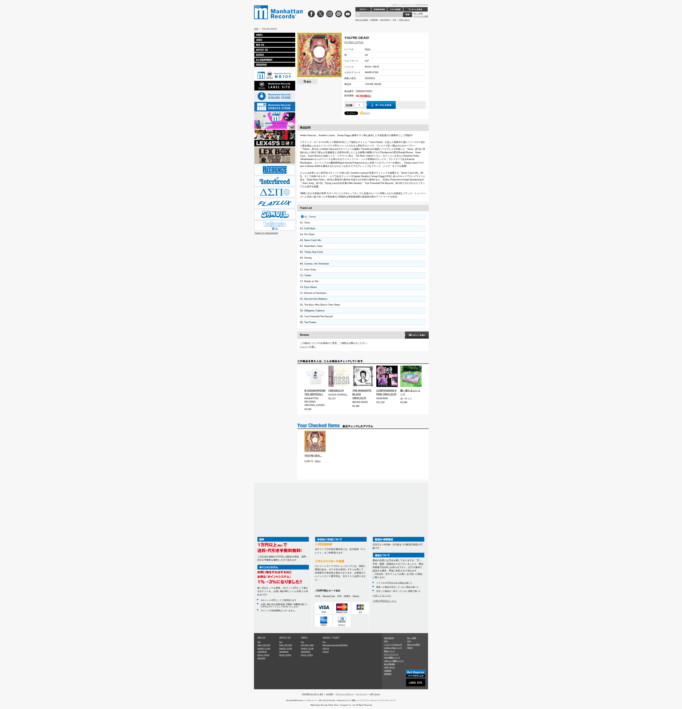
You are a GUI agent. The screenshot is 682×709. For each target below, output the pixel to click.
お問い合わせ (404, 20)
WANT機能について (392, 658)
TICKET (326, 652)
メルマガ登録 (395, 9)
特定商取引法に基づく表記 (312, 694)
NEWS (410, 648)
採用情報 (387, 674)
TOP (256, 29)
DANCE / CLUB (264, 648)
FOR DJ (326, 648)
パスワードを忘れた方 (393, 645)
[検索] (407, 14)
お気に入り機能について (394, 661)
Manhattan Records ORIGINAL (335, 645)
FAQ (394, 20)
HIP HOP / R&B (307, 645)
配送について (389, 651)
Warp (368, 49)
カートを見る (415, 9)
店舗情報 (374, 20)
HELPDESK (385, 20)
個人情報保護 (389, 664)
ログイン (363, 9)
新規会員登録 (379, 9)
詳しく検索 (418, 13)
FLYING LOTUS (353, 42)
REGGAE (261, 658)
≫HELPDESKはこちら (385, 601)
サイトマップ (361, 694)
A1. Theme (310, 216)
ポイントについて (391, 654)
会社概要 (329, 694)
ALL (259, 642)
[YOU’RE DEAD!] (307, 80)
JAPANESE (262, 652)
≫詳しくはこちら (382, 595)
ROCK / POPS (263, 655)
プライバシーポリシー (344, 694)
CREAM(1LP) (336, 390)
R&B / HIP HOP (264, 645)
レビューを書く (308, 346)
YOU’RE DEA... (313, 455)
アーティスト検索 (421, 16)
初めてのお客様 (361, 20)
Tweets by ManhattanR (266, 233)
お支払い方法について (393, 648)
